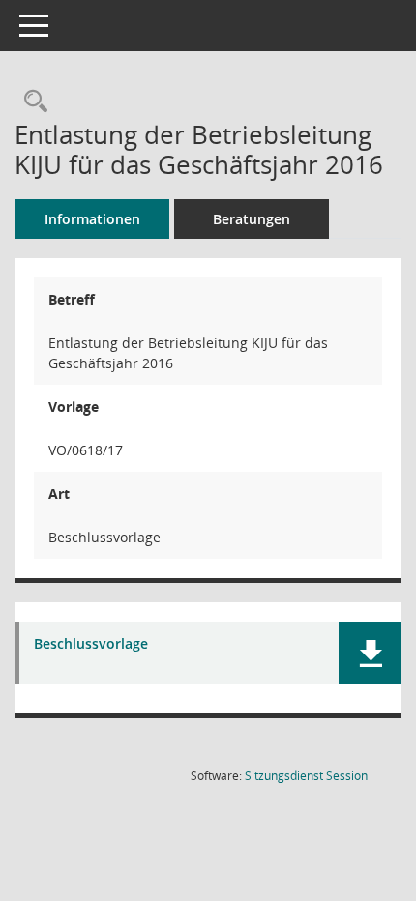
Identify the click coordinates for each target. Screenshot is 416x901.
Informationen (92, 219)
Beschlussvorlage (91, 644)
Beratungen (251, 219)
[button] (370, 653)
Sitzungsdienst (306, 776)
